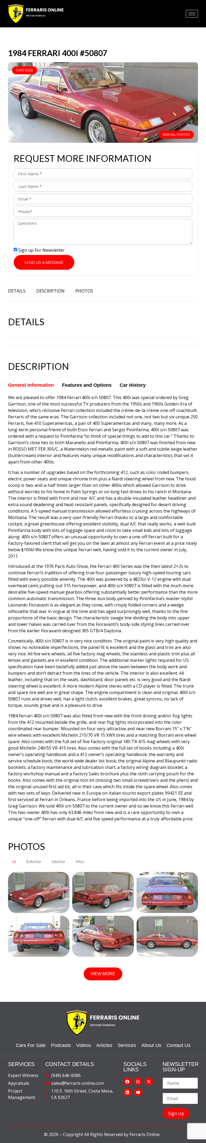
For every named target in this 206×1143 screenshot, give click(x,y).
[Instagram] (138, 1082)
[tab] (31, 385)
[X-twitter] (149, 1082)
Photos (84, 291)
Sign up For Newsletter (41, 250)
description (50, 291)
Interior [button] (58, 861)
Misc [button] (80, 861)
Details (16, 291)
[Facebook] (127, 1082)
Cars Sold (24, 70)
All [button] (14, 861)
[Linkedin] (127, 1092)
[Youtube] (138, 1092)
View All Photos (176, 134)
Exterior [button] (33, 861)
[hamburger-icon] (192, 14)
